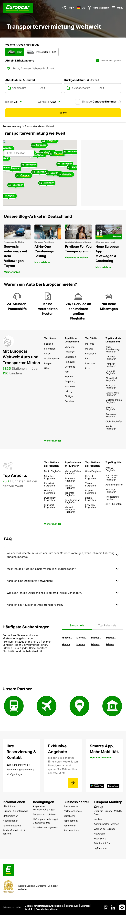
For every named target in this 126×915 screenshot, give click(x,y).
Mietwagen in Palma (67, 637)
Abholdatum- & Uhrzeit (20, 80)
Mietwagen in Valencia (111, 637)
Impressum (72, 905)
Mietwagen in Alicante (82, 637)
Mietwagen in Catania (82, 644)
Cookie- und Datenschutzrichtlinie (44, 905)
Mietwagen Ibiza (96, 637)
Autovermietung (12, 126)
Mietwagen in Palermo (67, 644)
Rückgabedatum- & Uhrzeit (81, 80)
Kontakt (29, 909)
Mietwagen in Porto (96, 644)
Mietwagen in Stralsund (111, 644)
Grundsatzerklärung (46, 909)
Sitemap (85, 905)
